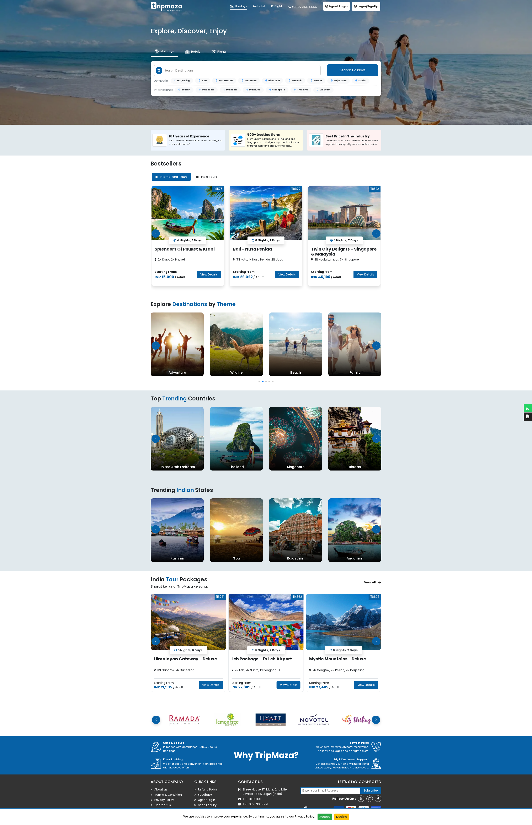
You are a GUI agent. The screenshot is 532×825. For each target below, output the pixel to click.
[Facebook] (378, 798)
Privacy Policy (304, 816)
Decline (341, 817)
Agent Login (338, 6)
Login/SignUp (367, 6)
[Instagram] (369, 798)
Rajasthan (340, 80)
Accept (324, 817)
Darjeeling (183, 80)
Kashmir (297, 80)
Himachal (274, 80)
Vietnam (325, 89)
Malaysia (231, 89)
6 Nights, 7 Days (190, 650)
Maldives (254, 89)
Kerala (318, 80)
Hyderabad (226, 80)
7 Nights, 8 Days (345, 650)
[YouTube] (361, 798)
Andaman (250, 80)
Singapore (278, 89)
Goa (204, 80)
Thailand (302, 89)
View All (370, 582)
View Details (209, 274)
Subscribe (371, 790)
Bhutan (185, 89)
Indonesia (208, 89)
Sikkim (362, 80)
